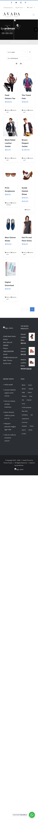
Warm (24, 430)
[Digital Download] (10, 269)
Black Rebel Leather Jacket (10, 143)
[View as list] (21, 64)
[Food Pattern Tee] (10, 81)
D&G (23, 392)
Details (14, 110)
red (32, 415)
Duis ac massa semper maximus (9, 404)
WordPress (19, 465)
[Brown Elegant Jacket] (27, 126)
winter (24, 433)
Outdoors (25, 415)
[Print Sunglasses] (10, 174)
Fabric (30, 392)
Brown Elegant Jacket (25, 143)
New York (25, 411)
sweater (24, 426)
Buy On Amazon (8, 204)
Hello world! (8, 385)
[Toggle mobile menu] (34, 15)
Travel (31, 426)
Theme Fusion (7, 463)
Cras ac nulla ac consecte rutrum (10, 438)
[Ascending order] (30, 52)
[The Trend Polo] (27, 81)
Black (23, 385)
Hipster (29, 400)
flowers (24, 396)
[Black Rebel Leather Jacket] (10, 126)
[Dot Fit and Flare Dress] (27, 224)
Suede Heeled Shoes (25, 191)
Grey (30, 396)
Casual (31, 389)
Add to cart (8, 111)
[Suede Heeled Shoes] (27, 174)
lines (23, 403)
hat (23, 400)
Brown (24, 389)
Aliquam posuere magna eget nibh (10, 427)
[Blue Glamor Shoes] (10, 224)
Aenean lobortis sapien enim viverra (10, 393)
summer (24, 422)
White (30, 430)
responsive (25, 418)
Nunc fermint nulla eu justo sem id (9, 415)
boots (30, 385)
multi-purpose (26, 407)
